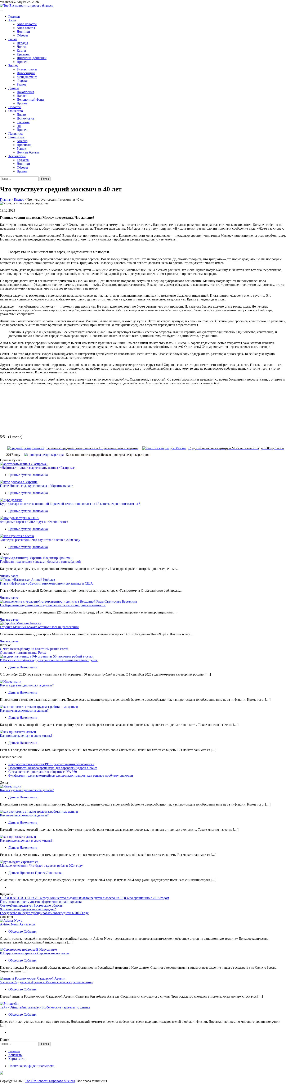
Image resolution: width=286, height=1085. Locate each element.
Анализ (22, 141)
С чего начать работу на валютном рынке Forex (34, 649)
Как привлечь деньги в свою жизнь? (26, 735)
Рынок (21, 148)
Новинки (23, 31)
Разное (21, 84)
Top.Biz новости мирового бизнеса (50, 1081)
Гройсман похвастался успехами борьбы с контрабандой (40, 561)
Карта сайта (16, 1058)
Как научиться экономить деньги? (24, 710)
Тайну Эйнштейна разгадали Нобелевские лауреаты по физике (45, 1007)
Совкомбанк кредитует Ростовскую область (31, 905)
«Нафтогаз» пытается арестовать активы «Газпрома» (38, 467)
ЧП (19, 126)
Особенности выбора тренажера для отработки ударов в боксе (52, 768)
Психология (25, 118)
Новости (14, 107)
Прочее (22, 62)
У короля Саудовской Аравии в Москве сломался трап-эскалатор (46, 982)
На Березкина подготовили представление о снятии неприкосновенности (53, 605)
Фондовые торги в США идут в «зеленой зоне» (34, 522)
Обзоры (22, 35)
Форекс (22, 80)
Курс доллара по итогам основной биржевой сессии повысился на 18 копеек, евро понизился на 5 (70, 503)
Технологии (17, 156)
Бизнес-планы (27, 69)
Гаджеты (23, 160)
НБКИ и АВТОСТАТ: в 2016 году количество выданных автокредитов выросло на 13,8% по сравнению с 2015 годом (84, 898)
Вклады (22, 43)
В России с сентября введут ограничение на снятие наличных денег (49, 660)
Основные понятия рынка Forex (23, 652)
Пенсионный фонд (30, 99)
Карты (21, 50)
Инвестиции (26, 73)
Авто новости (27, 24)
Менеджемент (27, 77)
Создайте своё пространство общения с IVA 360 (42, 771)
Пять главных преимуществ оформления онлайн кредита (41, 901)
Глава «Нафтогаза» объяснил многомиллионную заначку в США (46, 583)
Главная (14, 16)
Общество (15, 111)
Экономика (16, 137)
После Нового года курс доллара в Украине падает (36, 485)
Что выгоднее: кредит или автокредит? (28, 909)
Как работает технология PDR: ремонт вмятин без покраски (51, 764)
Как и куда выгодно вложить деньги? (27, 685)
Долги (21, 46)
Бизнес (13, 65)
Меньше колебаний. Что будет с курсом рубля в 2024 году (41, 865)
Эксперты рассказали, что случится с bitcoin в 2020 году (40, 540)
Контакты (15, 1055)
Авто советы (26, 28)
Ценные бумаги (28, 152)
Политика (15, 133)
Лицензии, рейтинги (31, 58)
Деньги (13, 88)
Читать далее (9, 576)
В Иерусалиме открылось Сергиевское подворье (34, 953)
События (23, 122)
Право (21, 114)
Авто (12, 20)
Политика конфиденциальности (31, 1066)
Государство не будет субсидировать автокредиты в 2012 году (44, 913)
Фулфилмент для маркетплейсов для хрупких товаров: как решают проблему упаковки (70, 775)
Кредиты (23, 54)
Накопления (25, 92)
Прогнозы (24, 145)
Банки (12, 39)
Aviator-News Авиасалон (17, 924)
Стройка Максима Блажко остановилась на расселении (39, 627)
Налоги (22, 95)
